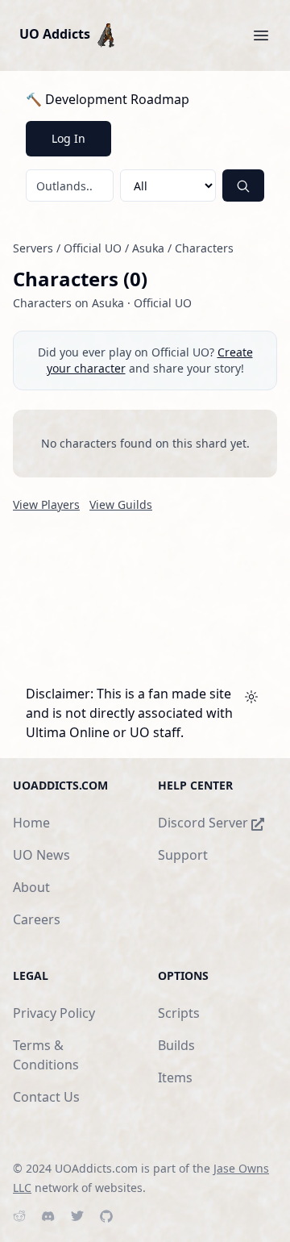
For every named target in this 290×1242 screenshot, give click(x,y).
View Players (46, 504)
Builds (176, 1045)
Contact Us (46, 1097)
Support (183, 855)
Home (31, 822)
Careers (36, 919)
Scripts (179, 1013)
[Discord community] (48, 1216)
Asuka (148, 248)
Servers (33, 248)
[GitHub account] (106, 1216)
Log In (68, 138)
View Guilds (120, 504)
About (31, 887)
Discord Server (204, 822)
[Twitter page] (77, 1216)
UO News (41, 855)
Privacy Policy (54, 1013)
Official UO (93, 248)
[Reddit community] (19, 1216)
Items (175, 1077)
